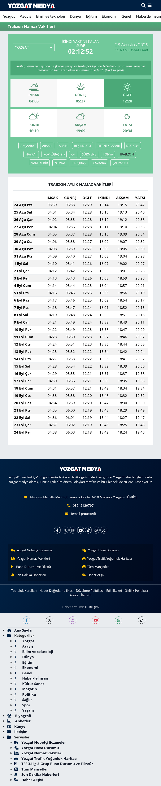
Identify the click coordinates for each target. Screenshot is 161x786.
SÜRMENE (89, 154)
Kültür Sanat (32, 683)
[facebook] (26, 620)
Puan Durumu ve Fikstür (33, 567)
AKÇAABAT (28, 146)
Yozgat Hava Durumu (103, 550)
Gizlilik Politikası (136, 590)
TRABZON (126, 154)
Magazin (29, 688)
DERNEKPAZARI (109, 146)
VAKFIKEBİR (39, 163)
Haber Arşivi (96, 575)
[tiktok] (141, 620)
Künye (73, 595)
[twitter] (49, 620)
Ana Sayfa (23, 630)
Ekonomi (109, 16)
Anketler (22, 721)
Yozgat (9, 16)
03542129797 (83, 505)
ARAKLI (47, 146)
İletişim (86, 595)
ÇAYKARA (99, 163)
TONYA (108, 154)
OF (73, 154)
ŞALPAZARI (120, 163)
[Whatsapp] (96, 530)
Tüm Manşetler (98, 567)
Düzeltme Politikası (90, 590)
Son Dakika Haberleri (31, 575)
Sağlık (27, 699)
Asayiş (25, 16)
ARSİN (63, 146)
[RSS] (103, 530)
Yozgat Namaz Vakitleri (33, 558)
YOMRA (59, 163)
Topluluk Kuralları (24, 590)
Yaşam (27, 710)
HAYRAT (31, 154)
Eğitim (91, 16)
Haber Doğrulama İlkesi (56, 590)
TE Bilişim (92, 607)
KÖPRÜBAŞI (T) (54, 154)
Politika (28, 694)
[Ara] (143, 5)
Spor (25, 705)
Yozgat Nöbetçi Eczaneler (34, 550)
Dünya (75, 16)
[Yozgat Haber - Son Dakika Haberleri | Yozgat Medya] (31, 5)
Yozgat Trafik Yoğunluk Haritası (109, 558)
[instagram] (72, 620)
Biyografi (22, 715)
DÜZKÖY (132, 146)
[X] (65, 530)
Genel (126, 16)
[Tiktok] (88, 530)
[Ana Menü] (150, 5)
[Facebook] (57, 530)
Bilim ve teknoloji (50, 16)
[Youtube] (80, 530)
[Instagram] (72, 530)
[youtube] (95, 620)
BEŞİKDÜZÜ (82, 146)
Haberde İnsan (148, 16)
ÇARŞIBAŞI (79, 163)
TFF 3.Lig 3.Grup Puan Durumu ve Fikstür (57, 763)
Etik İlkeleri (114, 590)
